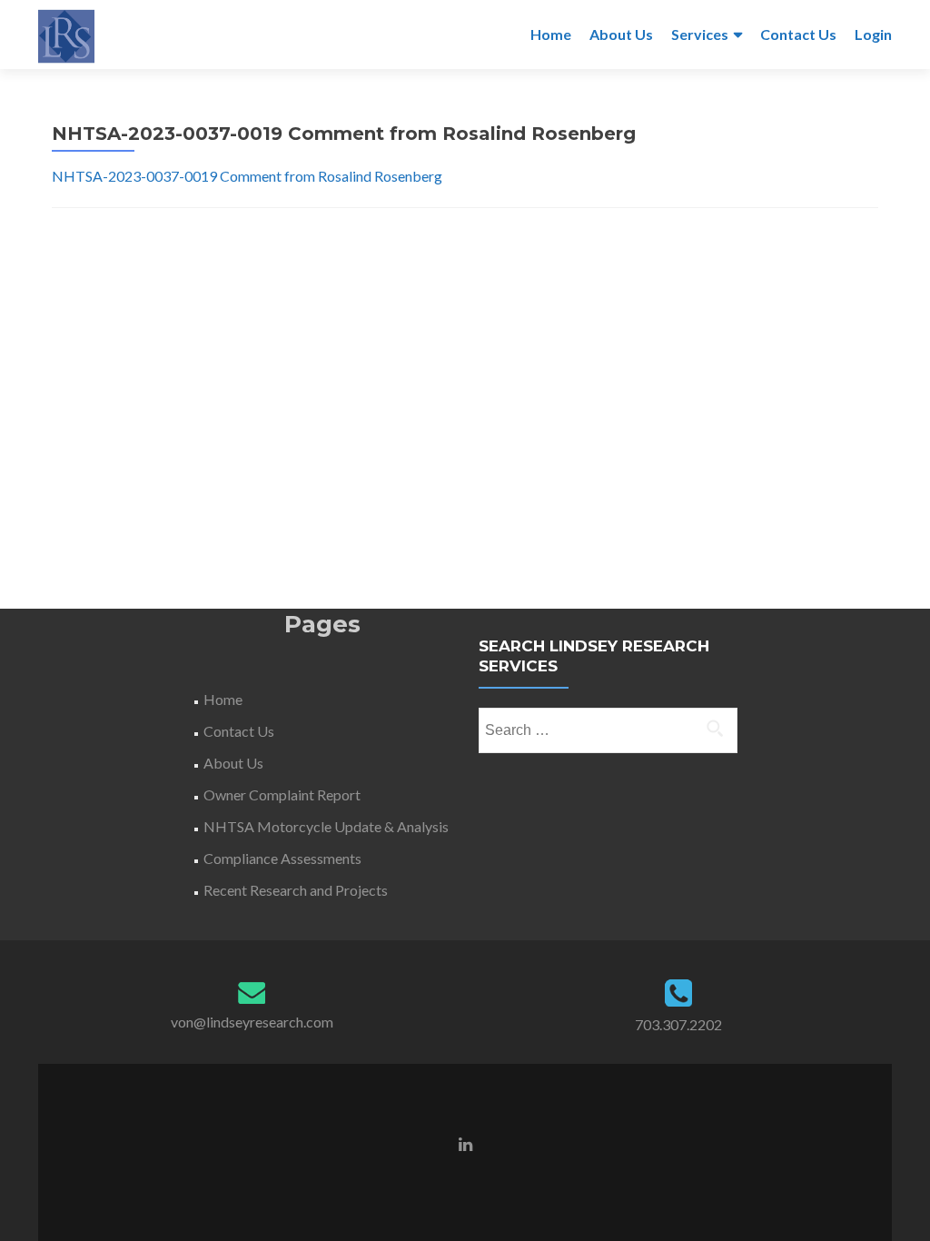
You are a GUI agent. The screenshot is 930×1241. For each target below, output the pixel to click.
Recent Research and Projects (295, 889)
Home (550, 34)
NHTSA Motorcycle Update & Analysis (326, 826)
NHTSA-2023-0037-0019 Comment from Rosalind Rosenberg (247, 175)
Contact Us (798, 34)
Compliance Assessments (282, 858)
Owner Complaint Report (282, 794)
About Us (621, 34)
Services (699, 34)
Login (873, 34)
